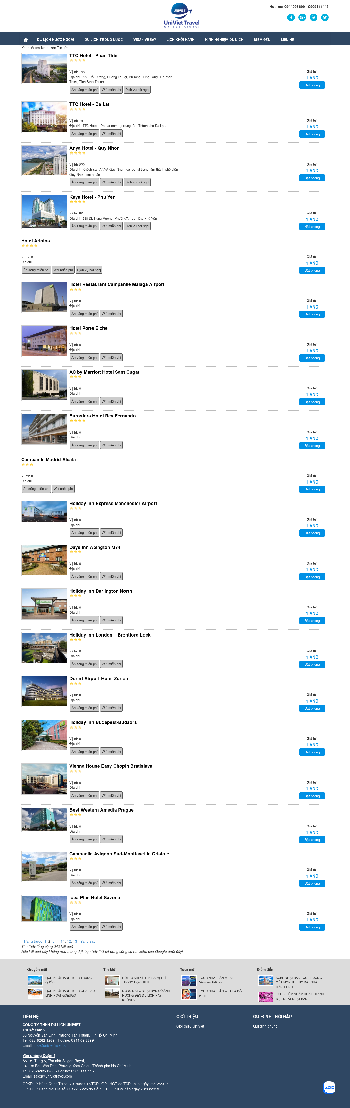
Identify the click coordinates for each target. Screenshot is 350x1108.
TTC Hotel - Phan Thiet (94, 55)
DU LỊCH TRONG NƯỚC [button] (104, 40)
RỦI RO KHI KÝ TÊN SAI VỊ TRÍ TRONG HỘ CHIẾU (144, 979)
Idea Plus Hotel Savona (94, 897)
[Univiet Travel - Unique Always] (181, 14)
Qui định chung (265, 1026)
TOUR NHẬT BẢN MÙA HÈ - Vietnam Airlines (219, 979)
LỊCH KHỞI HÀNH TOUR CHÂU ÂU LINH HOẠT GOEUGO (70, 992)
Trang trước (32, 941)
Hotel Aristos (35, 240)
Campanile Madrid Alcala (48, 459)
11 (63, 941)
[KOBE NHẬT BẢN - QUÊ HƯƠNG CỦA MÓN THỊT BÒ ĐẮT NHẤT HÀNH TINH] (265, 980)
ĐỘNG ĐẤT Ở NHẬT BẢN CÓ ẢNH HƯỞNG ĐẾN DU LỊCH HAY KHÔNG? (146, 995)
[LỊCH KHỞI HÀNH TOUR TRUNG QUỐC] (35, 980)
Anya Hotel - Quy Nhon (94, 148)
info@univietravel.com (51, 1045)
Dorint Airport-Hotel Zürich (98, 678)
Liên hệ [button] (287, 40)
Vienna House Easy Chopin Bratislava (110, 766)
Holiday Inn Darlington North (100, 591)
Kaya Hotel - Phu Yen (92, 196)
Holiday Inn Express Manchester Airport (113, 503)
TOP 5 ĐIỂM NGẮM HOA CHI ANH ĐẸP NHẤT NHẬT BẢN (300, 996)
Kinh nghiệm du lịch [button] (224, 40)
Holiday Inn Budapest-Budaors (103, 722)
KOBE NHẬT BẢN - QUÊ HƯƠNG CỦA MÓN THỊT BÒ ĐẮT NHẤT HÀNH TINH (299, 982)
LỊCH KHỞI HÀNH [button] (181, 40)
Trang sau (87, 941)
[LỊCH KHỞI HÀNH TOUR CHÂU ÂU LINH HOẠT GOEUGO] (35, 993)
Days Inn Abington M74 (94, 547)
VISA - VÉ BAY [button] (144, 40)
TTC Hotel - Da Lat (89, 104)
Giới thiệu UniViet (190, 1026)
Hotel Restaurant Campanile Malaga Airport (116, 284)
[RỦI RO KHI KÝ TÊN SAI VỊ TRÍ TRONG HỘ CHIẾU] (112, 980)
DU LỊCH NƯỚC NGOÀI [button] (55, 40)
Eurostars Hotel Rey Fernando (102, 415)
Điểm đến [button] (262, 40)
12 (69, 941)
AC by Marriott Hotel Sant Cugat (104, 371)
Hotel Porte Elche (88, 328)
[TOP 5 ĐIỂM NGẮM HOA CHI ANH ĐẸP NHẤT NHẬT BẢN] (265, 996)
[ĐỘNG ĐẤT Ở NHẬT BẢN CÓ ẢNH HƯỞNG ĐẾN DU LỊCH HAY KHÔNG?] (112, 993)
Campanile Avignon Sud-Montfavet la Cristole (119, 853)
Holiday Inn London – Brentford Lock (110, 634)
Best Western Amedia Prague (101, 809)
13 (75, 941)
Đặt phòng (312, 85)
